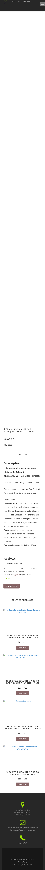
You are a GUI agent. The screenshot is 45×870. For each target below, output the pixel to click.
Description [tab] (22, 454)
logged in (16, 575)
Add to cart (11, 586)
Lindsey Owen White (27, 864)
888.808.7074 (22, 843)
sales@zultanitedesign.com (25, 830)
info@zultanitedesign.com (29, 828)
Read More (22, 648)
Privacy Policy (22, 862)
